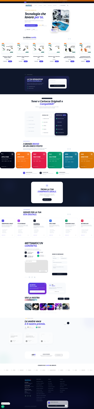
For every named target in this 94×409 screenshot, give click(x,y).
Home (25, 74)
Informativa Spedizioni (64, 388)
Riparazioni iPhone (39, 381)
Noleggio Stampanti (39, 388)
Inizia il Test (46, 199)
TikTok (66, 298)
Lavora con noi (50, 390)
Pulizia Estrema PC (39, 400)
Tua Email (61, 256)
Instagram (60, 298)
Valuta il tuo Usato (39, 386)
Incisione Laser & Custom (40, 397)
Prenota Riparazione (30, 25)
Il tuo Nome (53, 256)
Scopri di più (5, 61)
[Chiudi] (93, 0)
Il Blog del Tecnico (51, 386)
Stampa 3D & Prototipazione (41, 395)
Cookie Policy (62, 383)
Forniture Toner (39, 390)
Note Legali (62, 386)
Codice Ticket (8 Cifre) (52, 80)
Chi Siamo (49, 381)
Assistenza (40, 5)
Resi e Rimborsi (62, 390)
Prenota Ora (36, 291)
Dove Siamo (50, 383)
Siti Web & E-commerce (40, 383)
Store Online (50, 5)
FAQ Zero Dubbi (50, 388)
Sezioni (45, 5)
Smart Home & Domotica (40, 393)
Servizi (36, 5)
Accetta (56, 405)
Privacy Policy (62, 381)
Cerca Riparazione (57, 85)
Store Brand (55, 5)
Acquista (10, 61)
